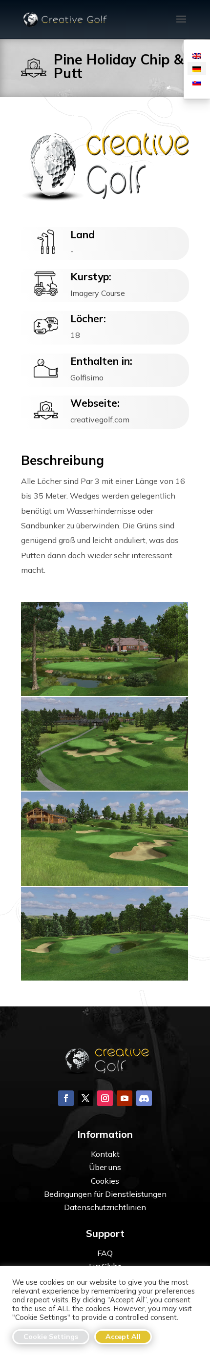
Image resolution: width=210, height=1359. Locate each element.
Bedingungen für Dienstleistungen (105, 1194)
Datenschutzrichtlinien (105, 1207)
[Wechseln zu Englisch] (197, 55)
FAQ (105, 1253)
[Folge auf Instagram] (105, 1098)
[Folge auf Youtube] (124, 1098)
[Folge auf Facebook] (66, 1098)
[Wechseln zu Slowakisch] (197, 81)
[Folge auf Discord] (144, 1098)
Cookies (105, 1181)
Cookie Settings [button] (50, 1336)
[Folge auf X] (85, 1098)
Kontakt (105, 1154)
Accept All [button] (123, 1336)
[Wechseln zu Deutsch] (197, 68)
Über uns (105, 1167)
